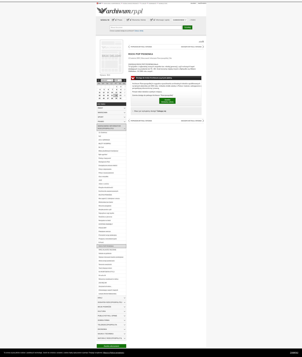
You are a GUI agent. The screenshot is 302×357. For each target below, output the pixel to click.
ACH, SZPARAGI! (104, 140)
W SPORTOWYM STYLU (107, 272)
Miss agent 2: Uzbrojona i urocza (109, 198)
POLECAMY (103, 228)
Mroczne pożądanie (105, 206)
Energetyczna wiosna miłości (108, 165)
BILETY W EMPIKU (105, 143)
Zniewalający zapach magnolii (108, 290)
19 (104, 95)
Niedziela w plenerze (105, 217)
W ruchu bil (102, 275)
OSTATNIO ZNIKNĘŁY (106, 224)
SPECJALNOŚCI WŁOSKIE (107, 250)
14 (112, 92)
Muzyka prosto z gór (105, 209)
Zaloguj (193, 3)
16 (120, 92)
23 (120, 95)
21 (112, 95)
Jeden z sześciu (104, 184)
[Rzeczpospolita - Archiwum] (120, 10)
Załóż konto (202, 3)
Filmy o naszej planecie (106, 173)
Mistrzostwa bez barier (106, 202)
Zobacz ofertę (139, 31)
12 (104, 92)
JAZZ (100, 180)
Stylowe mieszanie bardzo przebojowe (111, 257)
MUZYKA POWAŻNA (105, 195)
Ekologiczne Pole (104, 162)
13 (108, 92)
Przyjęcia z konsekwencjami (108, 239)
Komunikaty (153, 3)
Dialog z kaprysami (105, 158)
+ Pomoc (193, 20)
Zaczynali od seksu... (105, 286)
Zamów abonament (111, 346)
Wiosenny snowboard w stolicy (108, 279)
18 (99, 95)
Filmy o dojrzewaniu (105, 169)
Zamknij (294, 353)
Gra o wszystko (103, 176)
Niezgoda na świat (105, 220)
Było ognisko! (103, 154)
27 (108, 98)
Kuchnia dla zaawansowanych (108, 191)
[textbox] (146, 27)
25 (99, 98)
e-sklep (144, 3)
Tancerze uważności (105, 264)
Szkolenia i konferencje (112, 3)
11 (99, 92)
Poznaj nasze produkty (131, 3)
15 (116, 92)
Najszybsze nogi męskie (106, 213)
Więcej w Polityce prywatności (113, 353)
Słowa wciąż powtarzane (107, 261)
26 (104, 98)
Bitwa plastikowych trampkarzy (108, 151)
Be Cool (101, 147)
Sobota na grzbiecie (105, 253)
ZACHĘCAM (103, 283)
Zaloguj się (150, 111)
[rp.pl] (99, 3)
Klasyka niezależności (106, 187)
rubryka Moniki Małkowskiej (107, 294)
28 (112, 98)
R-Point (101, 242)
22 (116, 95)
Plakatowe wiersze (105, 231)
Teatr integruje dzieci (105, 268)
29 (116, 98)
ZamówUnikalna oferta (167, 101)
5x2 (100, 136)
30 (120, 98)
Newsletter (163, 3)
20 (108, 95)
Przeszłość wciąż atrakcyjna (108, 235)
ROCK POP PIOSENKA (106, 246)
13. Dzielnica (103, 132)
